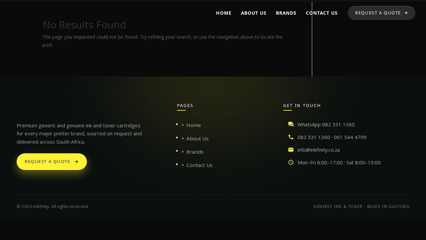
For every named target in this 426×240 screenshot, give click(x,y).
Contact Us (199, 165)
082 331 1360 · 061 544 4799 (332, 137)
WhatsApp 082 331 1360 (326, 124)
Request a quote (48, 161)
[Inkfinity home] (23, 108)
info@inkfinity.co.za (319, 149)
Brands (195, 151)
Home (193, 125)
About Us (197, 138)
